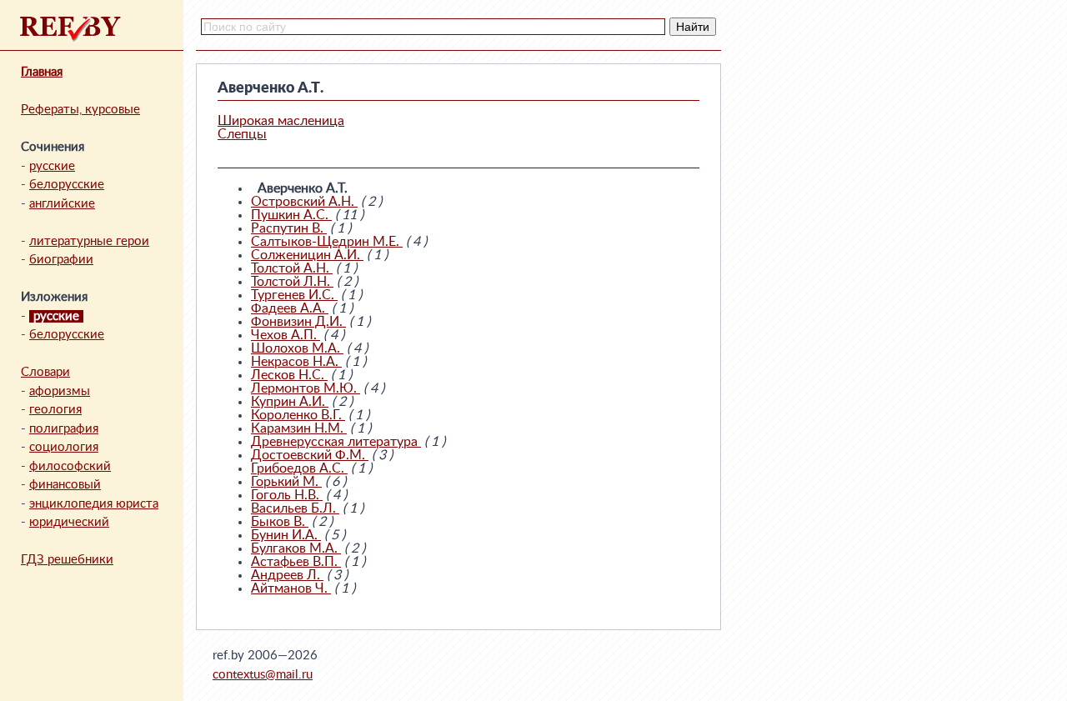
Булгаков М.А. (296, 548)
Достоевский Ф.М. (309, 455)
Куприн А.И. (289, 401)
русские (52, 166)
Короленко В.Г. (298, 415)
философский (70, 466)
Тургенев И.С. (294, 295)
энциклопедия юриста (93, 504)
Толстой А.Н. (292, 268)
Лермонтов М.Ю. (305, 388)
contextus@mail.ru (263, 674)
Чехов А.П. (285, 335)
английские (62, 204)
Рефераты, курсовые (80, 109)
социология (63, 447)
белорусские (66, 184)
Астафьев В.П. (296, 561)
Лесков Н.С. (289, 375)
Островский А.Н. (304, 201)
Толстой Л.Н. (292, 281)
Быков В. (279, 521)
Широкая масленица (281, 121)
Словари (45, 372)
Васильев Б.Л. (295, 508)
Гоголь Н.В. (287, 495)
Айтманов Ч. (291, 588)
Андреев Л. (287, 575)
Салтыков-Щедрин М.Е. (327, 241)
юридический (69, 522)
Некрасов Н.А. (296, 361)
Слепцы (242, 134)
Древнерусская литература (336, 441)
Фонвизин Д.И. (298, 321)
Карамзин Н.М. (299, 428)
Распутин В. (289, 228)
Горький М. (286, 481)
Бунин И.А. (286, 535)
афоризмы (59, 391)
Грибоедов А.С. (299, 468)
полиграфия (63, 429)
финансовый (65, 484)
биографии (61, 259)
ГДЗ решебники (67, 559)
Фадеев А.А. (289, 308)
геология (55, 409)
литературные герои (89, 241)
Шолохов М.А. (297, 348)
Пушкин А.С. (291, 215)
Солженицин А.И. (307, 255)
